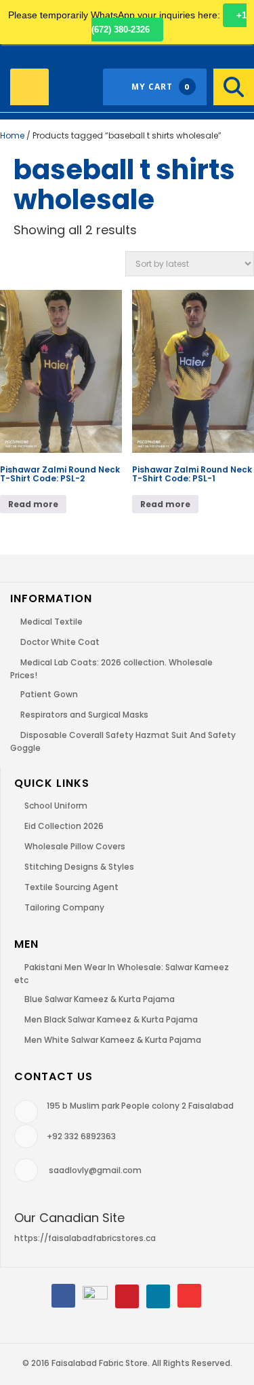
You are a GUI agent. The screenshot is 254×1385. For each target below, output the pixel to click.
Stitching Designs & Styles (79, 866)
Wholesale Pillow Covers (74, 846)
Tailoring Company (64, 907)
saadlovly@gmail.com (95, 1170)
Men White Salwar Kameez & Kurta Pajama (112, 1040)
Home (12, 135)
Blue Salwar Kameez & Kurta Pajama (99, 999)
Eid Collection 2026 (64, 826)
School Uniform (55, 805)
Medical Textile (51, 621)
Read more (33, 504)
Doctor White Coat (60, 642)
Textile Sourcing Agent (71, 887)
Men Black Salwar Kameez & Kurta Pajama (111, 1019)
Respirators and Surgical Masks (84, 714)
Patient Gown (49, 694)
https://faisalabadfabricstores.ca (85, 1238)
